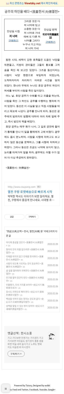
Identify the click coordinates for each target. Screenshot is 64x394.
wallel (47, 385)
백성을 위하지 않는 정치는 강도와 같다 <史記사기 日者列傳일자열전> (25, 300)
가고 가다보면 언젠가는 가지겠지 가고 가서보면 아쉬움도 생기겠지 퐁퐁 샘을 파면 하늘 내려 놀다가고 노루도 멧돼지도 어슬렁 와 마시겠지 (25, 342)
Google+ (51, 389)
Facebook (33, 389)
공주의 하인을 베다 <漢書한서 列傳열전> (32, 11)
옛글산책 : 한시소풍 (20, 333)
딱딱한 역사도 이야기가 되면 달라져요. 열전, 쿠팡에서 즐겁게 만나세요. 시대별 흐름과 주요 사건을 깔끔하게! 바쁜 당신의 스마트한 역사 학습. (31, 198)
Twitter (24, 389)
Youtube (43, 389)
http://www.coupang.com (21, 186)
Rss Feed (13, 389)
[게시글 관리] (21, 216)
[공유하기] (17, 216)
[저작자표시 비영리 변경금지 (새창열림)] (43, 217)
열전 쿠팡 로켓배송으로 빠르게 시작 (30, 192)
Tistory (29, 385)
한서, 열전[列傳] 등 (33, 231)
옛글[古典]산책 (14, 231)
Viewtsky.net (32, 3)
